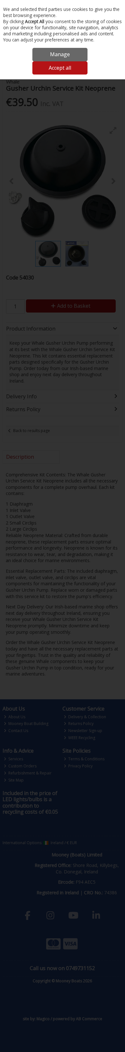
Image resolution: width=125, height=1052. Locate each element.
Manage (60, 54)
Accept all (60, 67)
